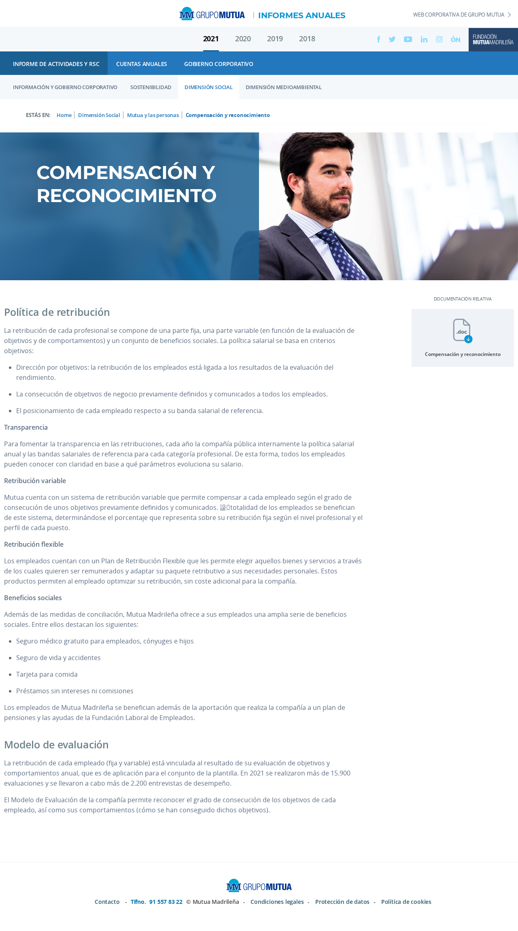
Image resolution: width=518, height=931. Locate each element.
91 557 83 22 (166, 901)
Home (64, 115)
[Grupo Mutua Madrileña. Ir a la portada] (212, 24)
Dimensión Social (99, 115)
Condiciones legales (277, 901)
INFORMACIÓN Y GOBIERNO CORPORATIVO (65, 87)
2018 (307, 38)
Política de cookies (406, 901)
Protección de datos (342, 901)
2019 (275, 38)
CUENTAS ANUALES (141, 64)
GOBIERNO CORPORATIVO (218, 64)
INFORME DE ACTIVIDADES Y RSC (56, 64)
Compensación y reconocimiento (466, 354)
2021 (211, 38)
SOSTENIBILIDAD (151, 87)
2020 (243, 38)
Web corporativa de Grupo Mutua (458, 14)
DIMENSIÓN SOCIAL (209, 87)
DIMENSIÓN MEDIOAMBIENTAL (284, 87)
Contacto (107, 901)
